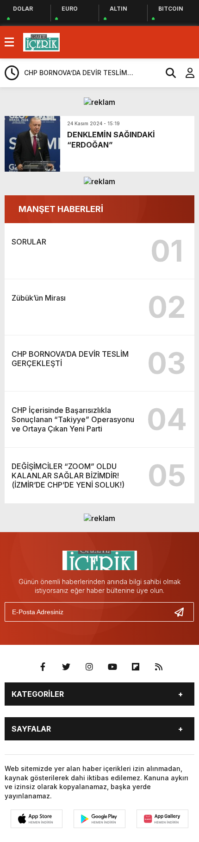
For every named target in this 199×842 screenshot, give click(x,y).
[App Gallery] (162, 819)
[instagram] (89, 667)
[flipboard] (135, 667)
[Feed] (158, 667)
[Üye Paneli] (185, 72)
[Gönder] (183, 612)
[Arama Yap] (166, 72)
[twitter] (66, 667)
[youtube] (112, 667)
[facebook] (43, 667)
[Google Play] (99, 819)
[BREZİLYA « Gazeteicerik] (41, 41)
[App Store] (36, 819)
